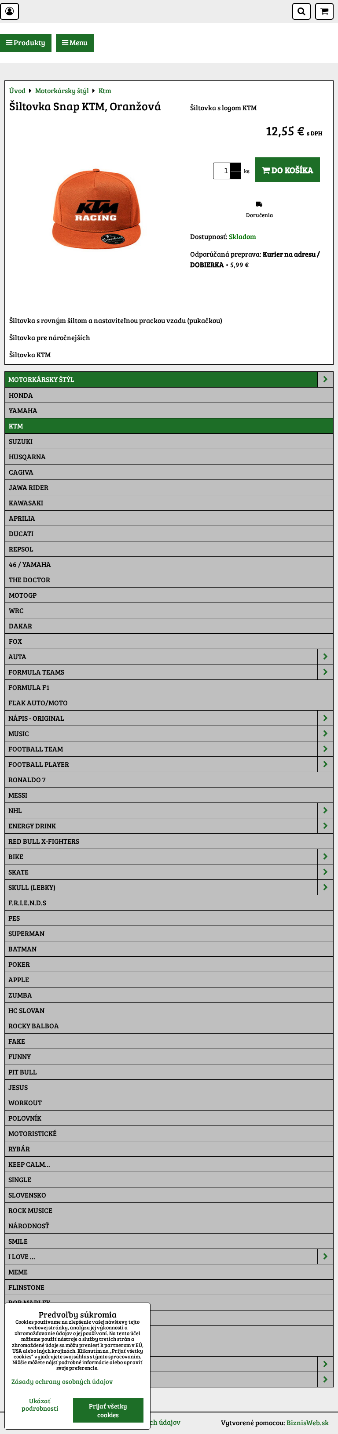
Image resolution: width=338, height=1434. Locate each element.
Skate (18, 871)
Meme (18, 1271)
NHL (15, 810)
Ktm (16, 425)
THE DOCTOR (29, 579)
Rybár (19, 1148)
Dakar (20, 625)
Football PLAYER (38, 764)
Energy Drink (32, 825)
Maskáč (22, 1348)
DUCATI (21, 533)
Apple (18, 979)
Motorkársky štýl (41, 379)
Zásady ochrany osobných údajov (62, 1381)
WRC (16, 610)
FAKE (16, 1041)
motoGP (23, 594)
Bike (15, 856)
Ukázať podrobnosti (40, 1404)
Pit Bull (22, 1071)
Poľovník (24, 1117)
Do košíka (291, 169)
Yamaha (23, 410)
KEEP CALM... (29, 1164)
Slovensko (27, 1194)
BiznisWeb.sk (308, 1422)
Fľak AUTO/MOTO (38, 702)
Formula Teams (36, 671)
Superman (26, 933)
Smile (18, 1240)
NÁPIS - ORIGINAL (36, 717)
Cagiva (21, 471)
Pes (14, 917)
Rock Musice (30, 1210)
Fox (15, 641)
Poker (19, 964)
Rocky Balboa (33, 1025)
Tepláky (22, 1379)
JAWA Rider (28, 487)
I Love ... (21, 1256)
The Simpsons (31, 1317)
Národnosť (28, 1225)
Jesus (18, 1087)
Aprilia (22, 518)
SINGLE (19, 1179)
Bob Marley (29, 1302)
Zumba (20, 994)
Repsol (21, 548)
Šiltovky (23, 1364)
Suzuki (21, 441)
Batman (22, 948)
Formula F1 (28, 687)
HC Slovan (26, 1010)
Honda (21, 394)
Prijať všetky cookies (108, 1410)
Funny (19, 1056)
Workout (25, 1102)
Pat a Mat (25, 1333)
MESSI (17, 794)
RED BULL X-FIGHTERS (43, 841)
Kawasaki (26, 502)
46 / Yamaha (30, 564)
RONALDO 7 (27, 779)
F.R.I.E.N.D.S (27, 902)
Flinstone (26, 1287)
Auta (17, 656)
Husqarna (27, 456)
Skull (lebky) (31, 887)
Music (18, 733)
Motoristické (32, 1133)
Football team (35, 748)
